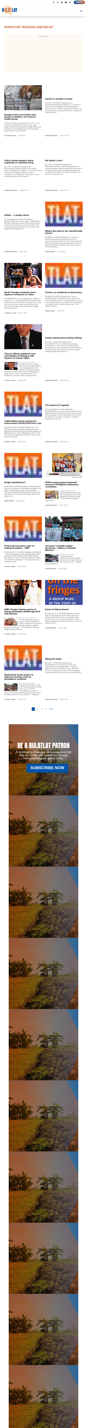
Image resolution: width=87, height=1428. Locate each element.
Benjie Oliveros (50, 251)
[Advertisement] (43, 54)
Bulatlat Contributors (51, 135)
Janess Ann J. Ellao (11, 313)
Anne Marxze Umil (10, 135)
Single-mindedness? (23, 480)
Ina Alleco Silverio (10, 380)
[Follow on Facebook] (53, 2)
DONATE (79, 2)
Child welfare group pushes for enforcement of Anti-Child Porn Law (23, 417)
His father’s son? (64, 169)
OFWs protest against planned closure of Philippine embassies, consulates (64, 480)
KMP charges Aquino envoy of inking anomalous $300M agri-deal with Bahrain (23, 608)
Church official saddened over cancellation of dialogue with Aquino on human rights (23, 353)
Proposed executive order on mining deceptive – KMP (23, 543)
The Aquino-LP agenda (64, 417)
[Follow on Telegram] (69, 2)
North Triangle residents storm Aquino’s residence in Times (23, 289)
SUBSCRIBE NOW (47, 768)
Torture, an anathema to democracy (64, 289)
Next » (52, 709)
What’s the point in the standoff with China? (64, 227)
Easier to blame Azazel (64, 608)
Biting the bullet (64, 673)
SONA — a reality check (23, 227)
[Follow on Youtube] (65, 2)
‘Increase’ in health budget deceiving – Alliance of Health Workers (64, 543)
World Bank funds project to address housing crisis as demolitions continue (23, 673)
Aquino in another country (64, 111)
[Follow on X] (57, 2)
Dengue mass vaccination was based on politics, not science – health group (23, 111)
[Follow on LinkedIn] (61, 2)
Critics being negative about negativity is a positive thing (23, 169)
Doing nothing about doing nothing (64, 353)
